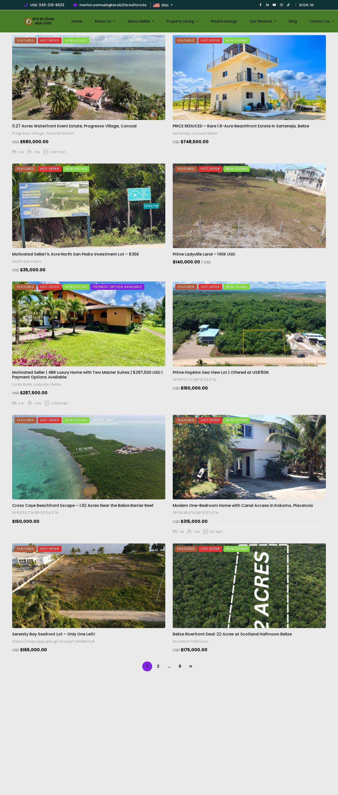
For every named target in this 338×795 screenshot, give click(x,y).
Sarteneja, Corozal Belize (195, 133)
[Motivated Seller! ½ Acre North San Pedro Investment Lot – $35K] (88, 206)
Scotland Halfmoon (190, 641)
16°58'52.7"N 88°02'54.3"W (35, 512)
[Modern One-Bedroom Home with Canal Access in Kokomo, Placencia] (249, 457)
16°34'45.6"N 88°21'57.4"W (195, 512)
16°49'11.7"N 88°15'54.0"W (194, 379)
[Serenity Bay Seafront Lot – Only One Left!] (88, 585)
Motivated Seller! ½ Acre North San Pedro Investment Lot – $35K (75, 254)
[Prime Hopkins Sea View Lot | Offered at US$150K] (249, 323)
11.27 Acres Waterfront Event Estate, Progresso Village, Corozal (74, 126)
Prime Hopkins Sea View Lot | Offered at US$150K (221, 372)
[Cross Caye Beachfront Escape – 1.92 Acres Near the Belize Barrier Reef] (88, 457)
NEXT (191, 666)
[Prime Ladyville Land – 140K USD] (249, 206)
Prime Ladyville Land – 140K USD (204, 254)
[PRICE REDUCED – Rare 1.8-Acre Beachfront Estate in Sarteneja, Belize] (249, 77)
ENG (166, 5)
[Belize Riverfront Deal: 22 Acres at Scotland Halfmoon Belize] (249, 585)
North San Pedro (27, 261)
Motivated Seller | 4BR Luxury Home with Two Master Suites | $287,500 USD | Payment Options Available (87, 375)
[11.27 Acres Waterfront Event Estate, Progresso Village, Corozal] (88, 77)
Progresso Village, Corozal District (43, 133)
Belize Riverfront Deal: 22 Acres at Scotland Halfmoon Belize (232, 634)
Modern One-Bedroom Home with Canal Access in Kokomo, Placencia (243, 505)
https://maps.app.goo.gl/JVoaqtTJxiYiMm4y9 (53, 641)
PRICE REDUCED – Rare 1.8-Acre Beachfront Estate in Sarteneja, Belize (241, 126)
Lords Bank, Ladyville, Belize (36, 384)
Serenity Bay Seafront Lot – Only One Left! (53, 634)
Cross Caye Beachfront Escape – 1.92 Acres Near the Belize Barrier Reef (82, 505)
